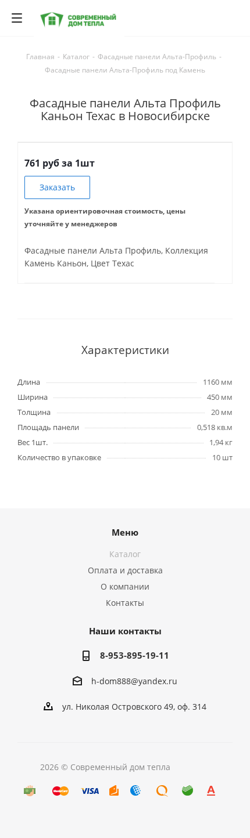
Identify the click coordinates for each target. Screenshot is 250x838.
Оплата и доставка (125, 570)
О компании (125, 586)
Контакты (125, 602)
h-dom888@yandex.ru (134, 681)
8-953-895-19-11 (134, 655)
